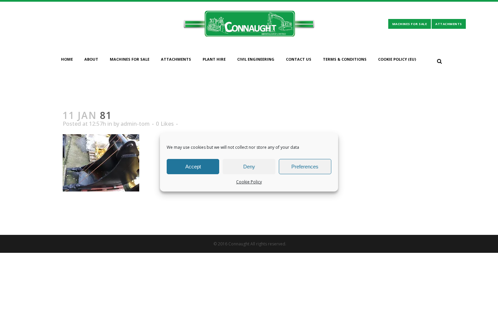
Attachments (448, 24)
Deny (249, 166)
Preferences (304, 166)
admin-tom (135, 123)
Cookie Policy (249, 182)
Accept (193, 166)
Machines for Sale (409, 24)
